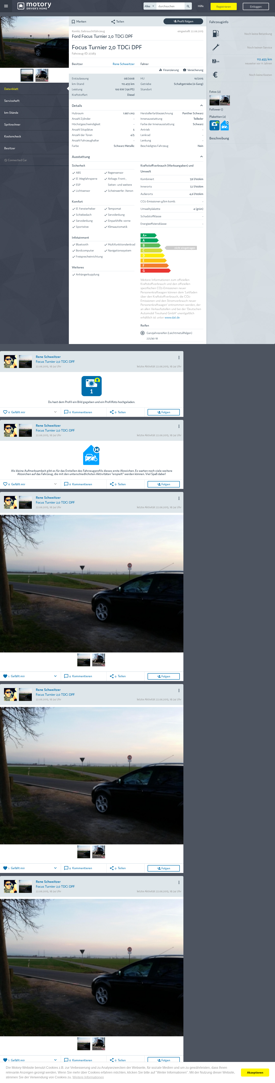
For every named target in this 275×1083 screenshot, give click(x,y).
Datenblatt (11, 89)
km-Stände (11, 112)
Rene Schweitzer (123, 64)
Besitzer (9, 148)
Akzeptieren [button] (255, 1072)
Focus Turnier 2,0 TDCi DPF (55, 361)
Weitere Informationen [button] (88, 1077)
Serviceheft (12, 100)
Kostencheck (12, 136)
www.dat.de (172, 317)
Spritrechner (12, 124)
